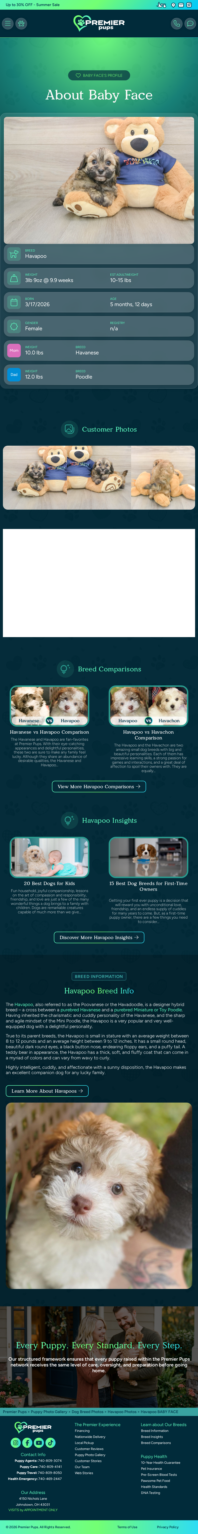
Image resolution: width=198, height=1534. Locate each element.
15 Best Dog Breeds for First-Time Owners (148, 886)
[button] (173, 5)
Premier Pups (15, 1411)
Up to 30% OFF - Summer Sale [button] (33, 4)
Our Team (82, 1467)
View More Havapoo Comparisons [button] (96, 786)
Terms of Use (127, 1527)
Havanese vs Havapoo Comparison (49, 732)
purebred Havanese (80, 1010)
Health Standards (154, 1487)
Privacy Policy (168, 1527)
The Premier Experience (97, 1424)
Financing (82, 1431)
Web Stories (84, 1473)
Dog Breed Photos (87, 1411)
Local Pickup (84, 1443)
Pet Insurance (151, 1469)
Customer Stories (88, 1461)
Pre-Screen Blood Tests (159, 1475)
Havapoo (23, 1004)
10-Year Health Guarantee (160, 1463)
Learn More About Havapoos (44, 1091)
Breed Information (155, 1431)
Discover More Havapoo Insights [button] (96, 937)
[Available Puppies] (21, 23)
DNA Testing (150, 1493)
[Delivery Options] (162, 5)
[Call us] (177, 23)
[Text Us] (190, 23)
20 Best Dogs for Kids (49, 883)
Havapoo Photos (122, 1411)
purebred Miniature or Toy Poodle (148, 1010)
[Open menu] (8, 23)
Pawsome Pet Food (155, 1481)
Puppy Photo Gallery (49, 1411)
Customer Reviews (89, 1449)
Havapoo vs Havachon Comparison (148, 735)
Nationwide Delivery (90, 1437)
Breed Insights (152, 1437)
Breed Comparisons (156, 1443)
